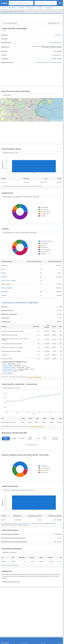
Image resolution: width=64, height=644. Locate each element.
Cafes (2, 269)
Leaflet (52, 120)
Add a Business (49, 7)
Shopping (3, 295)
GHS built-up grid (37, 186)
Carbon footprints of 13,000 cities (48, 523)
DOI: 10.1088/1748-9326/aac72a (22, 525)
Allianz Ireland (7, 365)
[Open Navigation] (60, 3)
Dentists (3, 273)
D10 (58, 62)
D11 (61, 62)
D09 (55, 62)
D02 (39, 62)
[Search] (54, 3)
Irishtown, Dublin (57, 42)
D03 (42, 62)
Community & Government (55, 438)
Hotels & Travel (6, 438)
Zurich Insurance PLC (9, 369)
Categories (39, 7)
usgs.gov (59, 561)
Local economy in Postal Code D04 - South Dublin (20, 302)
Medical (37, 438)
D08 (53, 62)
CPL (4, 364)
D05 (45, 62)
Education (4, 276)
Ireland (11, 11)
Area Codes (21, 7)
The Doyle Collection (9, 367)
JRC (6, 186)
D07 (50, 62)
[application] (31, 166)
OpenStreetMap (59, 120)
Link (6, 523)
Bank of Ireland (7, 371)
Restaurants (4, 291)
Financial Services (30, 438)
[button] (2, 100)
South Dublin (58, 35)
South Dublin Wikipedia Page (12, 582)
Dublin (51, 42)
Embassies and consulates (8, 280)
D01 (37, 62)
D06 (47, 62)
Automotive (21, 438)
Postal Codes (30, 7)
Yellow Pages (11, 7)
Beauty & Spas (45, 438)
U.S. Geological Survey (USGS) (11, 565)
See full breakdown (7, 373)
